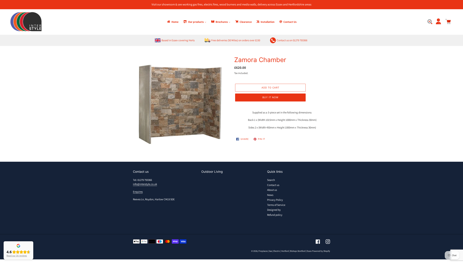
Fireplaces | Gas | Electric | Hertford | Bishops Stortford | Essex (285, 251)
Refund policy (274, 215)
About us (272, 190)
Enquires (138, 191)
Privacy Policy (275, 200)
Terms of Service (276, 205)
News (270, 195)
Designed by (274, 209)
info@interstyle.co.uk (145, 184)
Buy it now (270, 97)
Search (271, 180)
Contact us (273, 185)
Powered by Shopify (321, 251)
